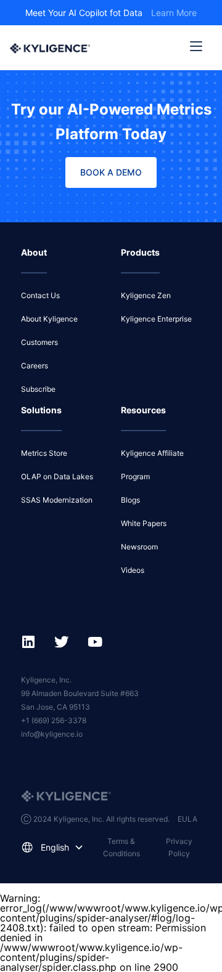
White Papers (143, 523)
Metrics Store (44, 453)
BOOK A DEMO (111, 172)
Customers (39, 342)
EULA (187, 819)
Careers (34, 365)
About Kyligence (49, 318)
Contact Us (40, 295)
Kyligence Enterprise (156, 318)
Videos (132, 570)
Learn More (174, 12)
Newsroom (139, 546)
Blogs (130, 499)
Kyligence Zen (146, 295)
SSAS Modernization (56, 499)
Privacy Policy (179, 847)
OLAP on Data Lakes (57, 476)
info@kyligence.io (52, 734)
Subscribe (38, 389)
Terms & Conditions (121, 847)
